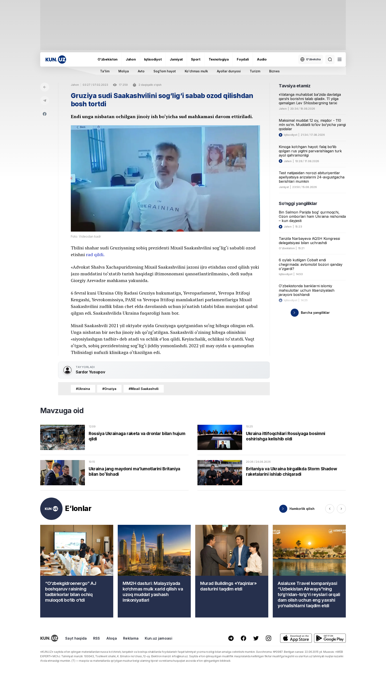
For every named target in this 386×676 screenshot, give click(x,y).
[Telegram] (44, 100)
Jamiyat (176, 59)
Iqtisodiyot (153, 59)
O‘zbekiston (107, 59)
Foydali (243, 59)
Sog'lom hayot (164, 71)
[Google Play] (330, 638)
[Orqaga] (44, 87)
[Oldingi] (329, 508)
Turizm (255, 71)
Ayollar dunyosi (229, 71)
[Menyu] (339, 59)
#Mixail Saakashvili (144, 389)
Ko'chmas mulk (196, 71)
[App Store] (296, 638)
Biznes (274, 71)
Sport (195, 59)
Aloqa (111, 638)
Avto (141, 71)
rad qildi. (95, 254)
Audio (262, 59)
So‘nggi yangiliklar (298, 203)
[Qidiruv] (330, 59)
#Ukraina (83, 389)
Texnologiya (219, 59)
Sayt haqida (76, 638)
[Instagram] (268, 638)
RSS (96, 638)
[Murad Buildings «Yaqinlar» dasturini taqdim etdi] (231, 571)
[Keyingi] (341, 508)
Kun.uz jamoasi (158, 638)
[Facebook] (44, 113)
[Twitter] (256, 638)
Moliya (123, 71)
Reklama (130, 638)
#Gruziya (109, 389)
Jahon (131, 59)
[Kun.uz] (56, 59)
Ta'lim (104, 71)
